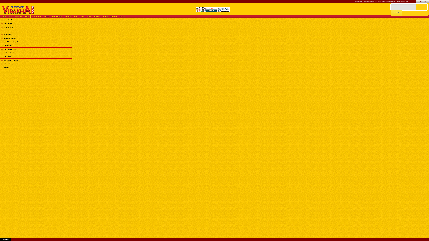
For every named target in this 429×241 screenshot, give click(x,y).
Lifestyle (46, 16)
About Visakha (8, 20)
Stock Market (8, 23)
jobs (10, 16)
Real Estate (18, 16)
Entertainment (36, 16)
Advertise (123, 16)
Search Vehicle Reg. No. (11, 42)
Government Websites (11, 60)
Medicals (97, 16)
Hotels (82, 16)
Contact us (113, 16)
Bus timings (7, 31)
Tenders (105, 16)
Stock (75, 16)
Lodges (89, 16)
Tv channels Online (10, 53)
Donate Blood (8, 45)
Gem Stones (7, 56)
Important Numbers (10, 38)
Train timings (8, 34)
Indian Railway (8, 64)
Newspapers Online (10, 49)
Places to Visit (8, 27)
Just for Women (57, 16)
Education (68, 16)
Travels (27, 16)
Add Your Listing (422, 2)
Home (5, 16)
